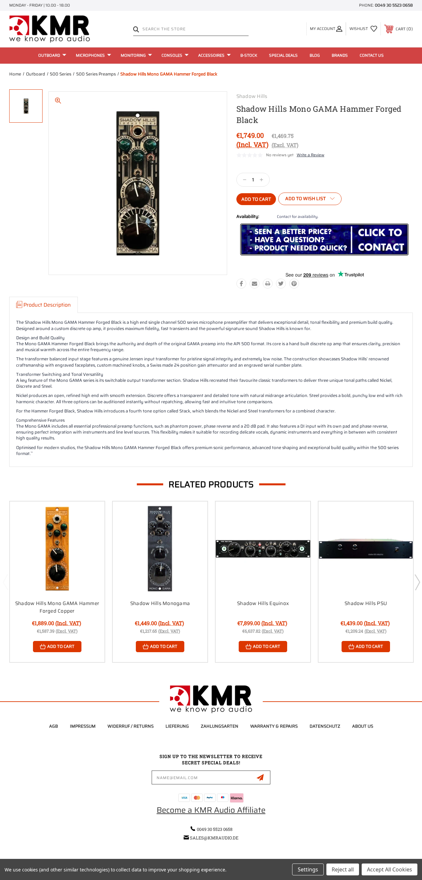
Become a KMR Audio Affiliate (211, 810)
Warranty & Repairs (274, 726)
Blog (315, 55)
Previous (5, 582)
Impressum (83, 726)
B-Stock (248, 55)
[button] (324, 239)
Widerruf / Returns (130, 726)
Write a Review (310, 155)
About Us (362, 726)
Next (417, 582)
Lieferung (177, 726)
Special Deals (283, 55)
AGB (53, 726)
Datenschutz (325, 726)
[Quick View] (91, 514)
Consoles (172, 55)
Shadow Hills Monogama (160, 603)
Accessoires (211, 55)
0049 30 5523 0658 (394, 5)
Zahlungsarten (219, 726)
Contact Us (372, 55)
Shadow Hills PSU (366, 603)
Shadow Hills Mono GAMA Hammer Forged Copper (57, 607)
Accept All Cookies (389, 869)
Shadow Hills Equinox (263, 603)
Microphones (90, 55)
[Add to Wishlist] (91, 530)
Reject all (343, 869)
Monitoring (133, 55)
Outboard (49, 55)
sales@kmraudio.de (214, 838)
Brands (340, 55)
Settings (308, 869)
